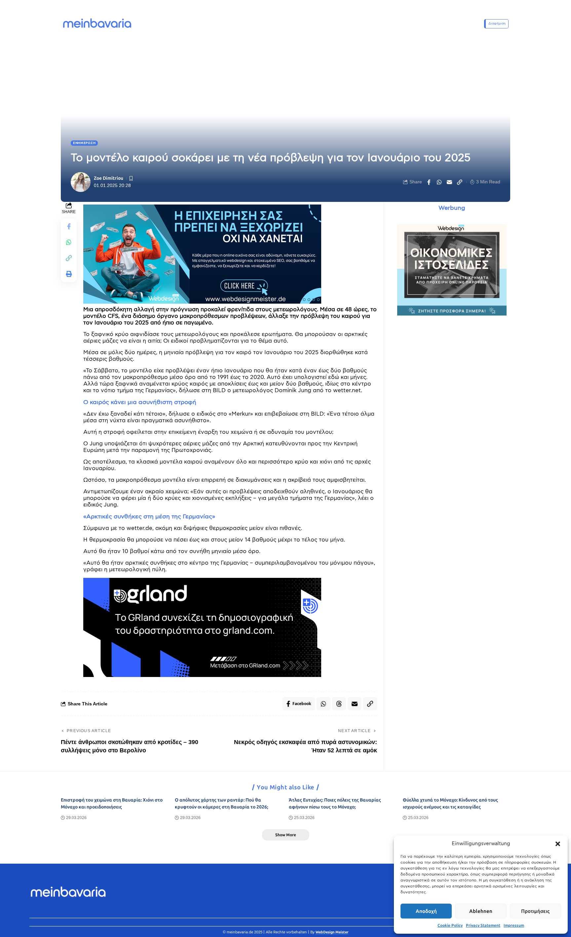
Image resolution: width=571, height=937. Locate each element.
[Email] (449, 182)
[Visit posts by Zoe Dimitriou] (81, 182)
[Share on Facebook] (429, 182)
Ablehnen (480, 911)
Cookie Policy (450, 925)
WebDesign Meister (332, 932)
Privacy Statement (483, 925)
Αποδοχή (426, 911)
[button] (557, 844)
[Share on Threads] (339, 703)
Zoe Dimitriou (108, 178)
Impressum (514, 925)
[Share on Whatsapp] (439, 182)
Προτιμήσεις (535, 911)
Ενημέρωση (84, 143)
